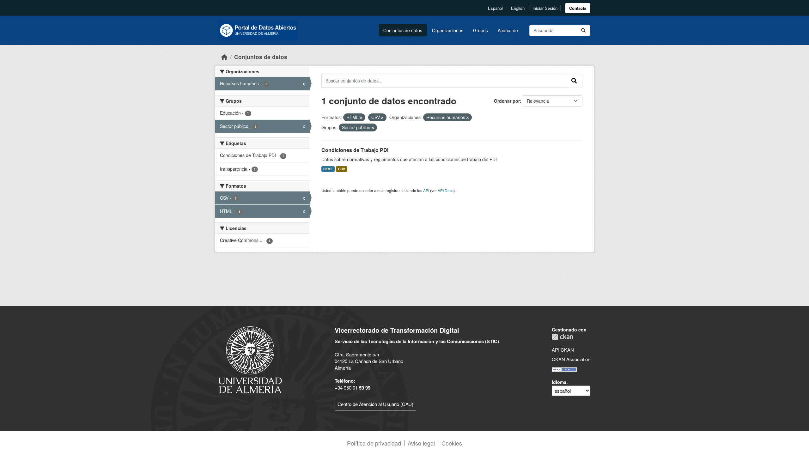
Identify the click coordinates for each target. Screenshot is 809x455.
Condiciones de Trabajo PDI (354, 150)
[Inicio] (224, 57)
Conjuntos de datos (402, 30)
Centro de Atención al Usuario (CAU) (375, 404)
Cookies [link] (451, 443)
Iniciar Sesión (544, 8)
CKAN (562, 336)
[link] (577, 8)
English (518, 8)
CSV (341, 169)
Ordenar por (507, 101)
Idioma (559, 382)
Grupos (480, 30)
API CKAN (563, 349)
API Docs (445, 190)
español (495, 8)
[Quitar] (361, 117)
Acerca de (508, 30)
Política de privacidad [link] (374, 443)
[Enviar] (583, 30)
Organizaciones (447, 30)
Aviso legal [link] (421, 443)
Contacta (577, 8)
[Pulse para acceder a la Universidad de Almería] (250, 359)
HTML (327, 169)
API (426, 190)
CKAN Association (571, 359)
